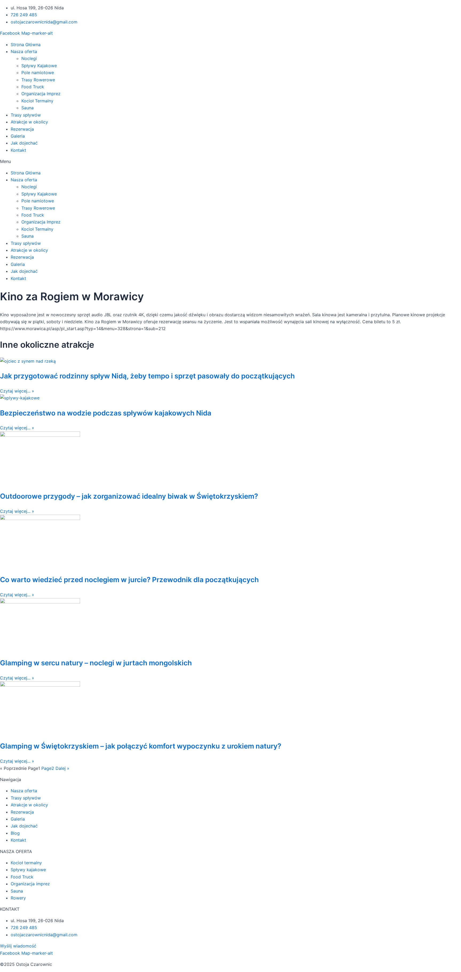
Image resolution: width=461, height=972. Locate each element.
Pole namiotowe (37, 72)
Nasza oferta (24, 51)
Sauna (27, 107)
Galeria (18, 136)
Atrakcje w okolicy (29, 122)
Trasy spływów (26, 115)
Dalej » (62, 768)
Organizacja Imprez (41, 93)
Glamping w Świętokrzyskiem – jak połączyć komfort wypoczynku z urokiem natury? (140, 746)
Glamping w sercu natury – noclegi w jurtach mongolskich (96, 663)
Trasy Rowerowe (38, 79)
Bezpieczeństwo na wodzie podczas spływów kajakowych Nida (105, 413)
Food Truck (32, 86)
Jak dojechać (24, 143)
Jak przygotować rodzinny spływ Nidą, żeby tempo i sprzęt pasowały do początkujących (147, 376)
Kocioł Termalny (37, 100)
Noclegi (29, 58)
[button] (230, 161)
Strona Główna (26, 44)
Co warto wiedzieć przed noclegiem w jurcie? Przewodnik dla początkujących (129, 579)
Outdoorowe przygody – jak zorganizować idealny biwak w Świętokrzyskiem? (129, 496)
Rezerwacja (22, 129)
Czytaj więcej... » (17, 391)
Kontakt (18, 150)
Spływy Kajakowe (39, 65)
